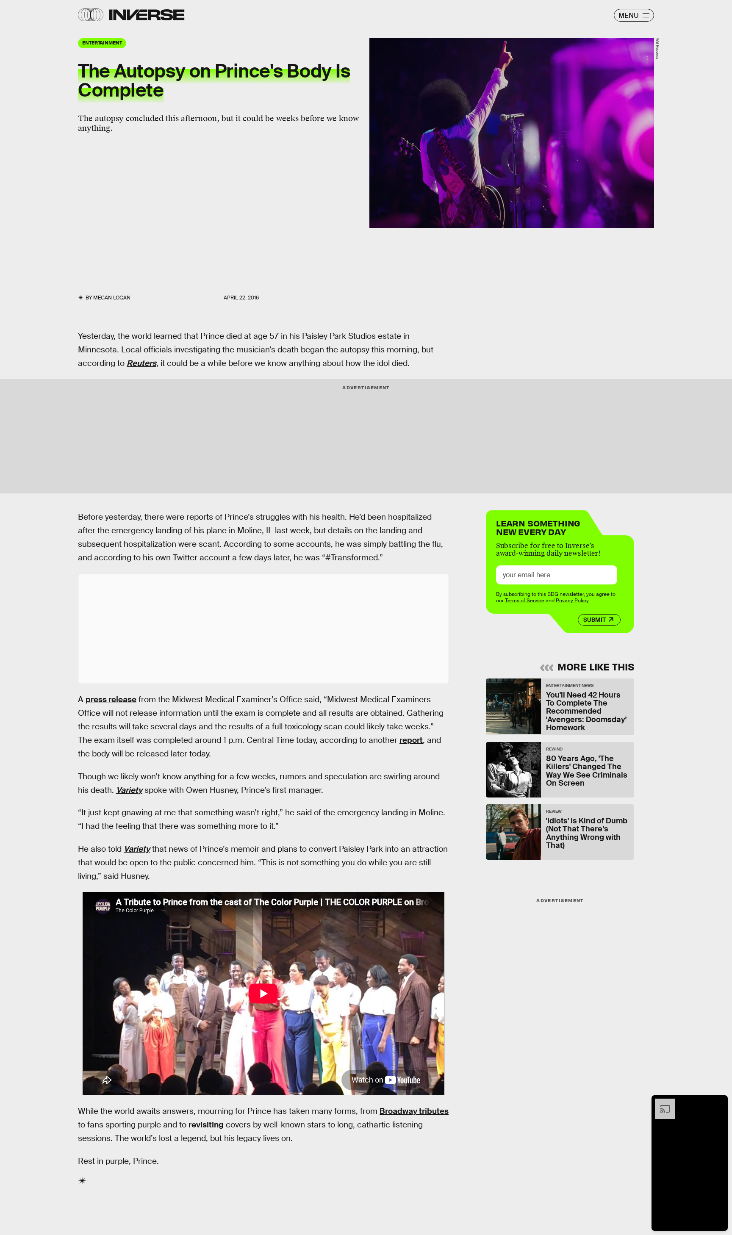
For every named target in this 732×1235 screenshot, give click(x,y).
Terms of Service (524, 600)
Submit (594, 619)
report (411, 740)
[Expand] (661, 1103)
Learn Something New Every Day (538, 527)
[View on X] (263, 629)
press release (111, 699)
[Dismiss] (718, 1103)
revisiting (206, 1124)
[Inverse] (147, 14)
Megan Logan (111, 297)
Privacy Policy (572, 600)
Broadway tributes (414, 1111)
